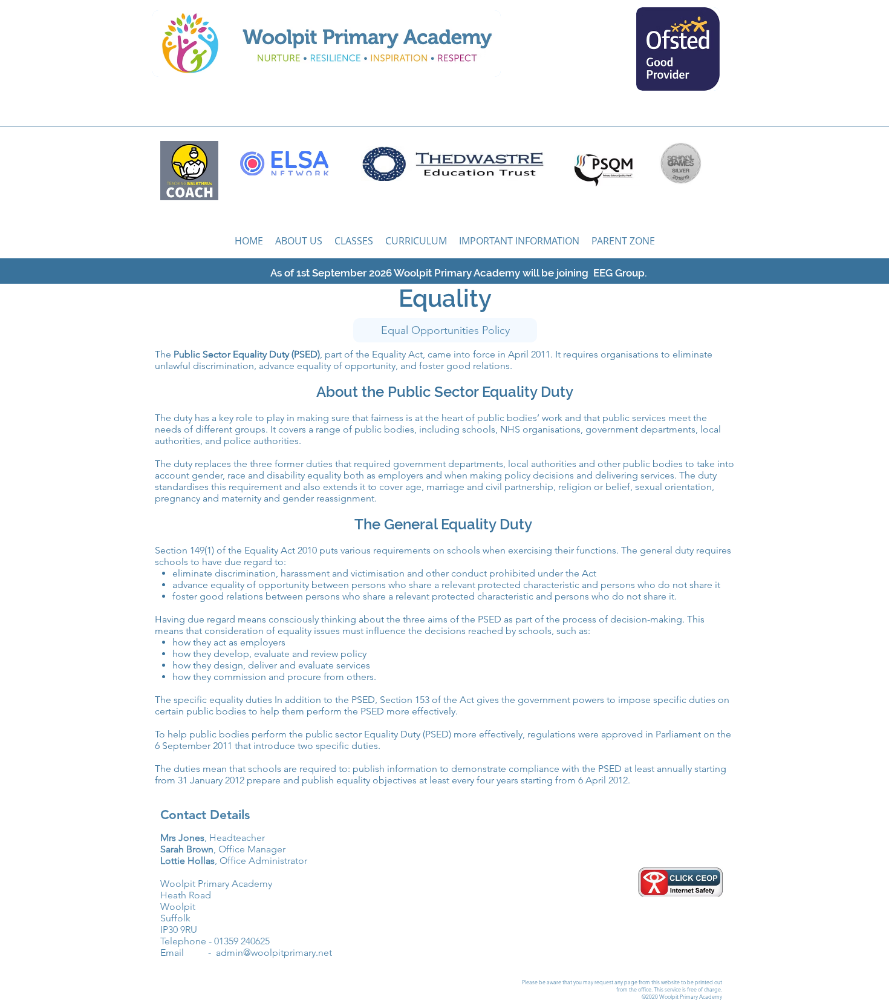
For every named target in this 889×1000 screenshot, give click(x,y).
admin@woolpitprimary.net (274, 952)
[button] (353, 240)
